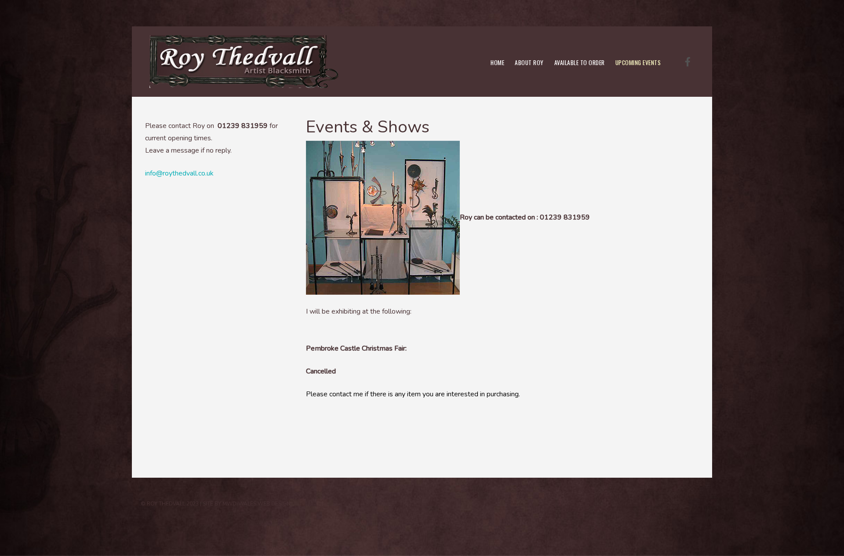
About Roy (529, 62)
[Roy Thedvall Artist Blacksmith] (244, 61)
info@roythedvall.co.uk (179, 173)
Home (497, 62)
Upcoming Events (638, 62)
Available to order (579, 62)
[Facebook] (687, 62)
